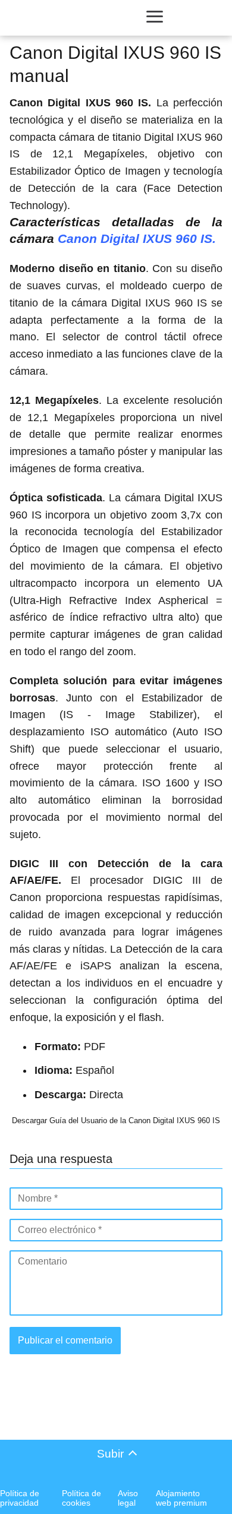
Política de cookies (81, 1497)
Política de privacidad (19, 1497)
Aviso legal (128, 1497)
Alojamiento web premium (181, 1497)
